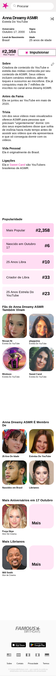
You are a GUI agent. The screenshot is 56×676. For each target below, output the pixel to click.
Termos (46, 663)
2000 (21, 31)
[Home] (28, 629)
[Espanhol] (18, 655)
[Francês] (28, 655)
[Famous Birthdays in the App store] (18, 644)
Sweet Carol (17, 164)
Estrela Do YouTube (15, 21)
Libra (32, 31)
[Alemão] (47, 655)
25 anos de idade (40, 40)
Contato (20, 663)
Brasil (5, 40)
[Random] (52, 18)
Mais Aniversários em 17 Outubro (27, 500)
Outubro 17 (9, 31)
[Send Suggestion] (52, 64)
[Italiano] (37, 655)
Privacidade (33, 663)
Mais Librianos (13, 541)
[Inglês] (9, 655)
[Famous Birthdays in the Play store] (37, 644)
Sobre (9, 663)
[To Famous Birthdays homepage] (5, 6)
